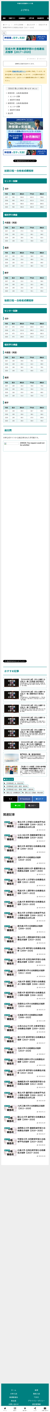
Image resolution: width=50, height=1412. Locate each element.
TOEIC (36, 1397)
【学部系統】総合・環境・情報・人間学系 (19, 789)
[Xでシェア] (8, 906)
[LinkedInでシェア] (25, 919)
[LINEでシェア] (41, 913)
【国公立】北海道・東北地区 (33, 792)
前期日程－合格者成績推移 (18, 93)
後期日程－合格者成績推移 (18, 103)
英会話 (13, 1400)
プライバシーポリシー (36, 1400)
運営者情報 (36, 1404)
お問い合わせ (13, 1404)
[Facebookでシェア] (8, 913)
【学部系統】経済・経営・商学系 (17, 786)
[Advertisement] (25, 558)
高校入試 (36, 1393)
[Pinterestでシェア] (13, 919)
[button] (32, 805)
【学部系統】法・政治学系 (14, 783)
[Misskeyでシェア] (41, 906)
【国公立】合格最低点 (13, 792)
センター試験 (15, 96)
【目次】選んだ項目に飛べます (19, 88)
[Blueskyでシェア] (30, 906)
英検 (36, 1390)
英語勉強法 (13, 1397)
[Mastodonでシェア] (19, 906)
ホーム (13, 1390)
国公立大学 (9, 779)
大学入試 (13, 1393)
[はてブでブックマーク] (30, 913)
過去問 (10, 113)
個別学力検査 (15, 100)
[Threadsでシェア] (19, 913)
